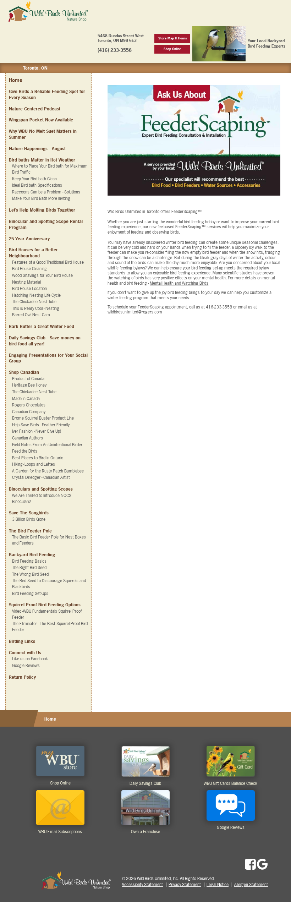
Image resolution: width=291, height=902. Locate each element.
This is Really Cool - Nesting (35, 308)
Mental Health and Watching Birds (179, 283)
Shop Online (172, 49)
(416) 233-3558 (115, 50)
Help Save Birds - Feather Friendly (41, 425)
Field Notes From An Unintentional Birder (47, 445)
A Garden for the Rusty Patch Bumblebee (48, 471)
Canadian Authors (27, 438)
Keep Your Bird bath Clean (34, 179)
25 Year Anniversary (29, 239)
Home (15, 80)
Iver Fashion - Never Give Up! (36, 431)
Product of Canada (28, 379)
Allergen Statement (251, 884)
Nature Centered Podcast (34, 109)
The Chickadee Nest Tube (34, 302)
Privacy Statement (185, 884)
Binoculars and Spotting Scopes (41, 489)
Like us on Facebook (30, 659)
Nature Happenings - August (37, 149)
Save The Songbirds (29, 513)
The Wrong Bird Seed (30, 574)
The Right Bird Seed (29, 567)
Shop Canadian (24, 372)
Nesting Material (26, 282)
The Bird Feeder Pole (30, 531)
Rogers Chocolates (28, 405)
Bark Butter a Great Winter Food (41, 326)
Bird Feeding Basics (29, 561)
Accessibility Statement (142, 884)
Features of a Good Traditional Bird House (48, 262)
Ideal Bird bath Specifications (37, 185)
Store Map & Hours (172, 38)
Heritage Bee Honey (29, 385)
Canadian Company (28, 412)
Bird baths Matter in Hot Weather (42, 160)
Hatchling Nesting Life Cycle (36, 295)
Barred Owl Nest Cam (31, 315)
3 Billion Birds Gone (28, 519)
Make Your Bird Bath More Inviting (41, 198)
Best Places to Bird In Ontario (37, 458)
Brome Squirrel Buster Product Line (43, 418)
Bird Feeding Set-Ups (30, 593)
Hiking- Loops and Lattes (33, 464)
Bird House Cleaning (29, 269)
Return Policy (22, 677)
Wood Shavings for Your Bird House (42, 275)
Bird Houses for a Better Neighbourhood (33, 253)
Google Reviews (26, 665)
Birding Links (22, 641)
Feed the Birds (24, 451)
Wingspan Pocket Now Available (41, 120)
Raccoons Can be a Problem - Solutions (46, 192)
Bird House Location (29, 288)
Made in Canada (26, 398)
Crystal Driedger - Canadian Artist (41, 477)
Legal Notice (218, 884)
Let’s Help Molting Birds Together (42, 210)
